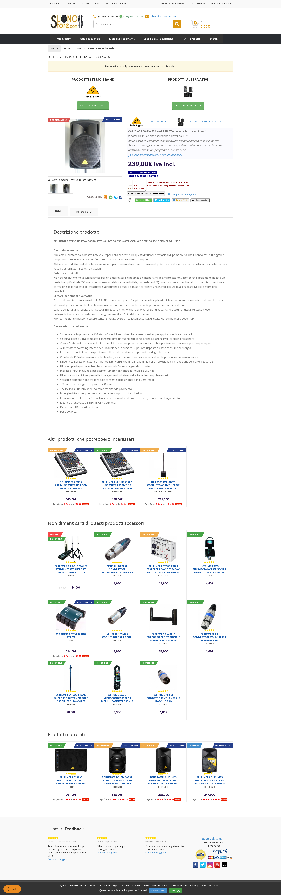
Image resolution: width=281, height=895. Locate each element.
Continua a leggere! (58, 859)
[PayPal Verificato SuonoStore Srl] (213, 854)
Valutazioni (213, 839)
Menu (54, 48)
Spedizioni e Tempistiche (158, 38)
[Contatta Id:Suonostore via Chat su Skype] (116, 197)
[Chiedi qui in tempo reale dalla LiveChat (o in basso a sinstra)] (105, 197)
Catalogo (156, 122)
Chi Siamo (55, 3)
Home (67, 48)
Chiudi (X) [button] (175, 890)
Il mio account (63, 38)
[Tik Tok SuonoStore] (224, 864)
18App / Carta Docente (115, 3)
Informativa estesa (158, 891)
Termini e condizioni (221, 3)
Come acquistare (90, 38)
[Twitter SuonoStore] (203, 864)
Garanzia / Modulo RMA (173, 3)
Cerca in (204, 122)
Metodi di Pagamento (122, 38)
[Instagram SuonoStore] (210, 864)
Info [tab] (58, 211)
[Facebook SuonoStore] (195, 864)
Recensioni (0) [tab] (84, 211)
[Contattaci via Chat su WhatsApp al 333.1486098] (111, 197)
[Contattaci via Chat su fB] (120, 197)
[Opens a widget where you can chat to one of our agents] (12, 889)
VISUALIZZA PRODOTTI (93, 105)
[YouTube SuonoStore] (217, 864)
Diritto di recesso (198, 3)
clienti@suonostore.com (164, 16)
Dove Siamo (71, 3)
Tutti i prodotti (191, 38)
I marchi (213, 38)
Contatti (86, 3)
